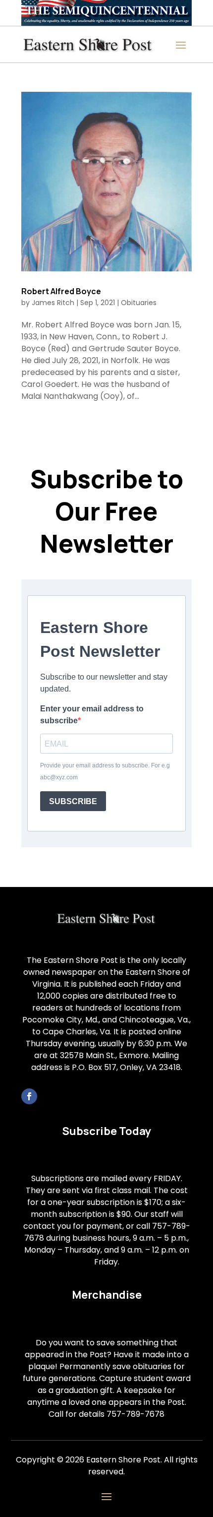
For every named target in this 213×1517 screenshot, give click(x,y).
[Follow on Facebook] (29, 1096)
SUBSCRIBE (73, 801)
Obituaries (139, 303)
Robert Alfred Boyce (61, 291)
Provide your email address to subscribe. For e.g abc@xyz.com (105, 771)
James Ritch (53, 303)
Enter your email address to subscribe (92, 714)
